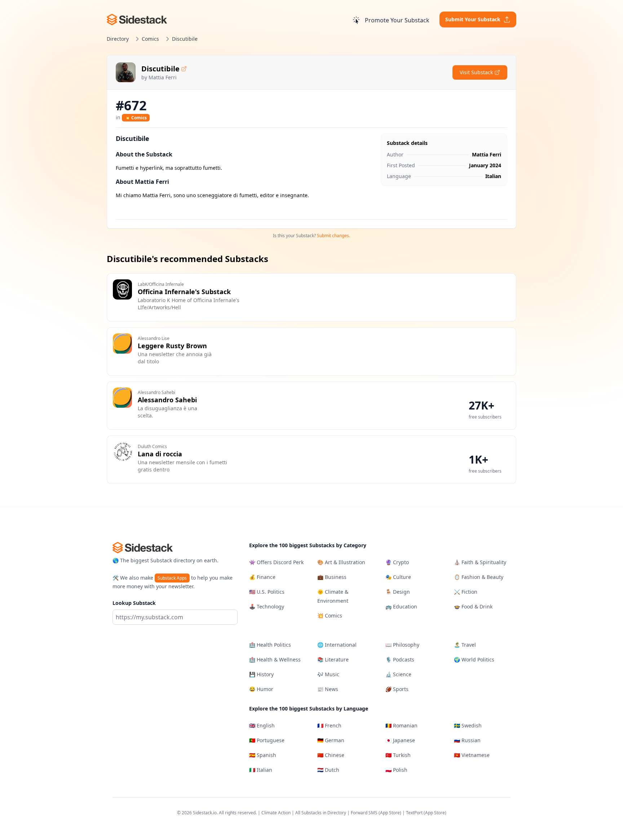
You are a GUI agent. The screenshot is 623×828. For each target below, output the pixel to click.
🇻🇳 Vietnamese (472, 755)
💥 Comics (136, 118)
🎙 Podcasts (399, 659)
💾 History (261, 674)
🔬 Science (398, 674)
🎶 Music (328, 674)
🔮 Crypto (397, 562)
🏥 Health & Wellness (275, 659)
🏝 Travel (465, 644)
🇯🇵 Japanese (400, 740)
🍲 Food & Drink (473, 606)
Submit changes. (333, 236)
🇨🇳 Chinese (330, 755)
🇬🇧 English (262, 725)
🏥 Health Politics (270, 644)
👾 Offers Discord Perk (276, 562)
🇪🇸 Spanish (262, 755)
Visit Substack (476, 72)
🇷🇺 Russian (467, 740)
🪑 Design (397, 591)
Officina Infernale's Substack (184, 291)
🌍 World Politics (474, 659)
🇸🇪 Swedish (468, 725)
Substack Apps (172, 578)
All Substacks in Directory (320, 813)
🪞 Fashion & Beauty (478, 577)
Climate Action (276, 813)
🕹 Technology (266, 606)
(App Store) (390, 813)
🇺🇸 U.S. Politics (266, 591)
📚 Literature (333, 659)
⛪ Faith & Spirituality (480, 562)
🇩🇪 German (330, 740)
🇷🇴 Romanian (401, 725)
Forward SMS (364, 813)
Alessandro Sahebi (167, 399)
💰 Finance (262, 577)
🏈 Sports (396, 689)
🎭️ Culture (398, 577)
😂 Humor (261, 689)
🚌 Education (401, 606)
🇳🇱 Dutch (328, 769)
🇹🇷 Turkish (398, 755)
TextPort (414, 813)
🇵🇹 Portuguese (266, 740)
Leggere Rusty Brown (172, 345)
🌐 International (337, 644)
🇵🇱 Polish (396, 769)
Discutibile (160, 69)
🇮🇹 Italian (260, 769)
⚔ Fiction (465, 591)
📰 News (327, 689)
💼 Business (331, 577)
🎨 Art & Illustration (341, 562)
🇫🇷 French (329, 725)
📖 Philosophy (402, 644)
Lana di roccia (160, 454)
